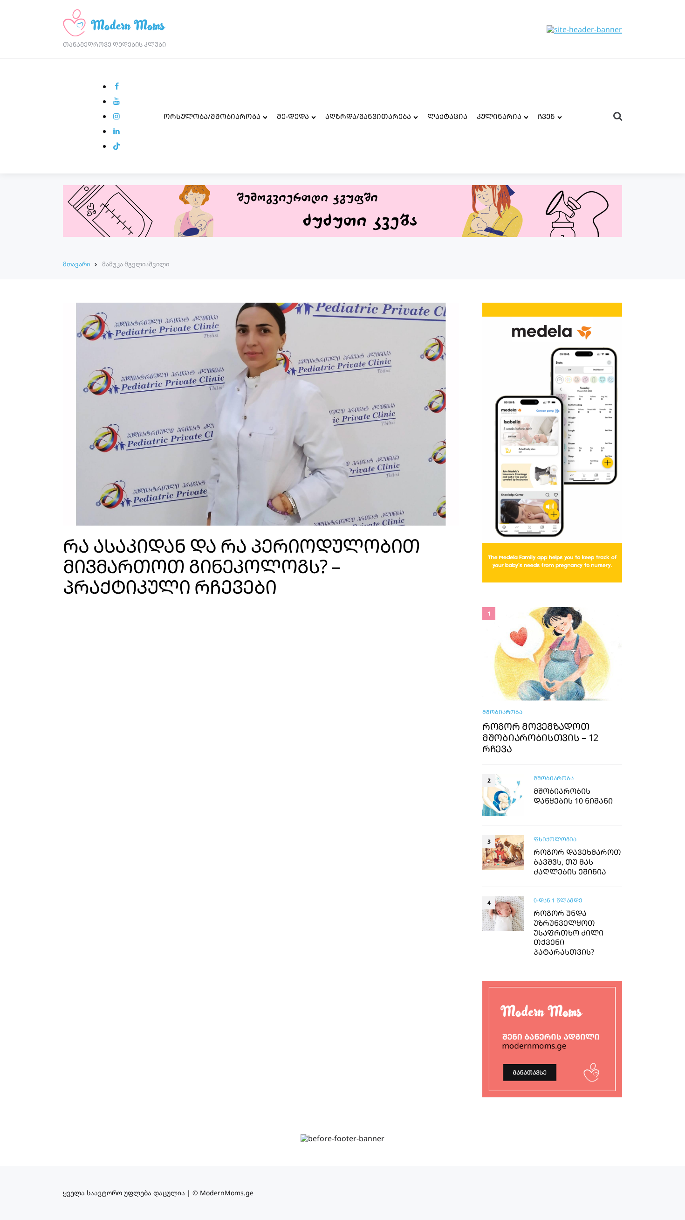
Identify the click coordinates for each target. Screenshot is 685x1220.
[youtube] (116, 101)
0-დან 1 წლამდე (558, 900)
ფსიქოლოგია (555, 839)
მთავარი (76, 264)
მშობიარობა (502, 712)
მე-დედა (293, 116)
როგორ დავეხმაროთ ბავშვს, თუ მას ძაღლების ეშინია (577, 861)
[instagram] (116, 116)
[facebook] (116, 86)
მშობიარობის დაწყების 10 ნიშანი (573, 796)
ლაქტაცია (447, 116)
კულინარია (499, 116)
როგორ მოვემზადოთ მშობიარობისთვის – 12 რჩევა (540, 738)
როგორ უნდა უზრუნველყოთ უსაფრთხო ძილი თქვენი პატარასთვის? (568, 932)
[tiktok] (116, 146)
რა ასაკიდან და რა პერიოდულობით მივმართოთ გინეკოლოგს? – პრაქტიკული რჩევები (241, 566)
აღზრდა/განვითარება (368, 116)
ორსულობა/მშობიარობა (212, 116)
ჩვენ (546, 116)
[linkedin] (116, 131)
